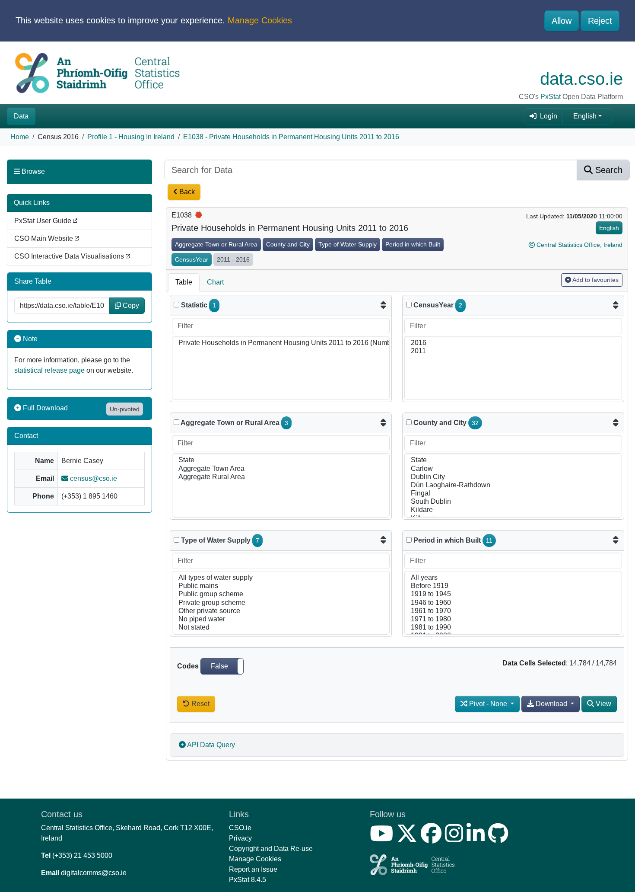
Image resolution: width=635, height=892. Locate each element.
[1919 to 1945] (513, 594)
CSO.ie (240, 827)
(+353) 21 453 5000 (82, 855)
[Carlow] (513, 469)
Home (19, 137)
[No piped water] (281, 619)
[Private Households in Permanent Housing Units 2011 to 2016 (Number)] (281, 343)
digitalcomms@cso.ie (94, 872)
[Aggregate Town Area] (281, 469)
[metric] (176, 304)
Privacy (240, 838)
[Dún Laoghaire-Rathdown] (513, 485)
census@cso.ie (92, 478)
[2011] (513, 351)
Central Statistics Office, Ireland (579, 244)
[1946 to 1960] (513, 603)
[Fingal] (513, 493)
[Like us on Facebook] (433, 838)
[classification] (176, 422)
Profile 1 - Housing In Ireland (131, 137)
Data (21, 116)
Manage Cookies (260, 20)
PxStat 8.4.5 (247, 879)
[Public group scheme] (281, 594)
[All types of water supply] (281, 578)
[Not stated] (281, 627)
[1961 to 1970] (513, 611)
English (585, 116)
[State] (281, 460)
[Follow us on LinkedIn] (477, 838)
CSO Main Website (44, 238)
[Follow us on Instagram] (456, 838)
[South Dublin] (513, 502)
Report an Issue (253, 869)
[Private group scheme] (281, 603)
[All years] (513, 578)
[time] (409, 304)
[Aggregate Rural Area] (281, 477)
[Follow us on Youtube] (383, 838)
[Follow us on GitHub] (500, 838)
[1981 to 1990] (513, 627)
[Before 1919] (513, 586)
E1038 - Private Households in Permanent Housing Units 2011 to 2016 (291, 137)
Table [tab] (183, 282)
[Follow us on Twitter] (409, 838)
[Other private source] (281, 611)
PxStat (550, 96)
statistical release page (49, 370)
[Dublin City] (513, 477)
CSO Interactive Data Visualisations (70, 256)
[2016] (513, 343)
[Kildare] (513, 510)
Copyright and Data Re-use (271, 848)
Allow (562, 21)
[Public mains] (281, 586)
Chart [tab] (215, 282)
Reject (600, 21)
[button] (222, 666)
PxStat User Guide (43, 220)
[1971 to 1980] (513, 619)
